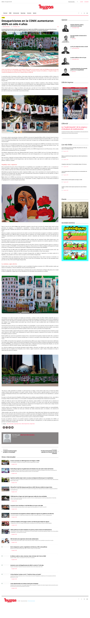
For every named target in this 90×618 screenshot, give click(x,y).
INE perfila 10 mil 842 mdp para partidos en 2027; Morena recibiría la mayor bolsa (31, 496)
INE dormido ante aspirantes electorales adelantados (24, 548)
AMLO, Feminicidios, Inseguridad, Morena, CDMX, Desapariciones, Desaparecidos (21, 432)
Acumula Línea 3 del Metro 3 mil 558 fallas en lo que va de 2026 (26, 514)
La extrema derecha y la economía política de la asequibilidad (78, 78)
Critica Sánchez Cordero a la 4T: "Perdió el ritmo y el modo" (25, 583)
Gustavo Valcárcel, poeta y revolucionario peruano (76, 34)
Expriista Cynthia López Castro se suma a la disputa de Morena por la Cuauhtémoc (31, 487)
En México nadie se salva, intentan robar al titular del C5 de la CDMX (28, 565)
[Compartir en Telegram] (12, 436)
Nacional (5, 13)
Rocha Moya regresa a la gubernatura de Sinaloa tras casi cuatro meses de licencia (31, 477)
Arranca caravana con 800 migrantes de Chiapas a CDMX (24, 469)
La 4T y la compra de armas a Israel (79, 55)
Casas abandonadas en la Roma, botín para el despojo (24, 592)
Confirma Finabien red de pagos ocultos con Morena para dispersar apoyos (29, 530)
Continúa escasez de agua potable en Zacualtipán (10, 460)
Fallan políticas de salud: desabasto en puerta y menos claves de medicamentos (31, 538)
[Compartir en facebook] (4, 436)
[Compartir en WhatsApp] (9, 436)
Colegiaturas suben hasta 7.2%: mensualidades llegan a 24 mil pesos (74, 174)
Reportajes (23, 13)
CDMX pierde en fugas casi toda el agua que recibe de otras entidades (28, 505)
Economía (29, 13)
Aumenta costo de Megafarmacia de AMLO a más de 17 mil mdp (26, 574)
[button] (8, 18)
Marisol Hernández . (6, 35)
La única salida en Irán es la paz (78, 66)
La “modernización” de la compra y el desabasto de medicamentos (74, 137)
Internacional (16, 13)
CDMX (10, 13)
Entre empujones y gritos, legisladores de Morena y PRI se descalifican (28, 556)
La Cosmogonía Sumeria (72, 226)
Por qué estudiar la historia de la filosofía (78, 45)
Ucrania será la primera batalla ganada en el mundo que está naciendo (49, 461)
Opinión (34, 13)
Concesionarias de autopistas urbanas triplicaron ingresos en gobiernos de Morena (32, 522)
